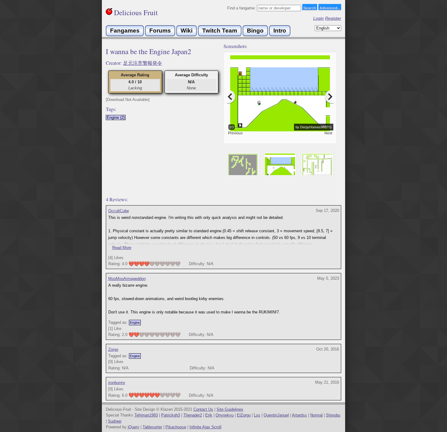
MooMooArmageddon (127, 278)
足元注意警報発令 (142, 63)
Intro (279, 30)
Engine (135, 322)
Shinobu (333, 415)
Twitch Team (219, 30)
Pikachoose (175, 427)
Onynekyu (225, 415)
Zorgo (113, 349)
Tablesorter (152, 427)
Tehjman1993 (146, 415)
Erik (208, 415)
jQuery (133, 427)
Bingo (255, 30)
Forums (160, 30)
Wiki (186, 30)
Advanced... (330, 7)
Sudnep (114, 421)
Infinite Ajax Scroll (205, 427)
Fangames (125, 30)
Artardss (299, 415)
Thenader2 (192, 415)
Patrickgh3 (170, 415)
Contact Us (203, 409)
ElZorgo (244, 415)
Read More (121, 247)
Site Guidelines (230, 409)
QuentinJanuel (276, 415)
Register (333, 18)
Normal (316, 415)
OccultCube (118, 211)
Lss (257, 415)
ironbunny (116, 382)
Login (318, 18)
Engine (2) (116, 117)
